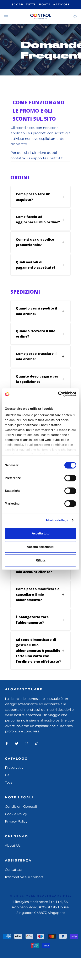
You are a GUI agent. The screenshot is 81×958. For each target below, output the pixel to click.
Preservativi (14, 768)
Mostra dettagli (57, 520)
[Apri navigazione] (6, 16)
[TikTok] (36, 743)
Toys (8, 782)
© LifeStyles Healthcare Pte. (40, 895)
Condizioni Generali (21, 807)
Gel (7, 775)
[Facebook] (6, 743)
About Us (13, 845)
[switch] (70, 478)
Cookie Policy (16, 814)
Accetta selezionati (40, 546)
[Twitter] (16, 743)
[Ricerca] (75, 16)
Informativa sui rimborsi (24, 877)
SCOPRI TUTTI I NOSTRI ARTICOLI (40, 4)
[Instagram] (26, 743)
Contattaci (13, 870)
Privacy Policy (16, 821)
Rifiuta (40, 560)
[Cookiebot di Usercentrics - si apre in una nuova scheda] (58, 394)
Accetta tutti (40, 533)
